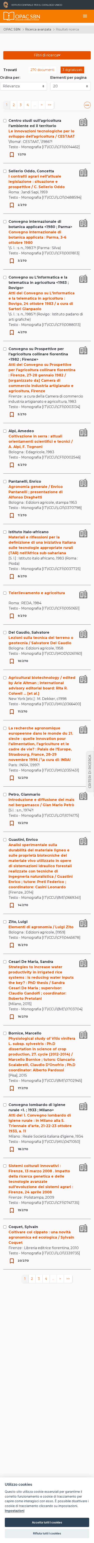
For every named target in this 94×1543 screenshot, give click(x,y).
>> (49, 105)
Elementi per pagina (68, 78)
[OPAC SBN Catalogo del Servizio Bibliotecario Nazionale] (8, 16)
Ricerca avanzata (38, 29)
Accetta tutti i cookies (47, 1522)
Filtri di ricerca (46, 55)
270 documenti (42, 70)
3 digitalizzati (72, 70)
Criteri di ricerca (90, 771)
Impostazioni (14, 1510)
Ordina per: (10, 78)
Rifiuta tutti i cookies (47, 1533)
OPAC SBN (12, 29)
